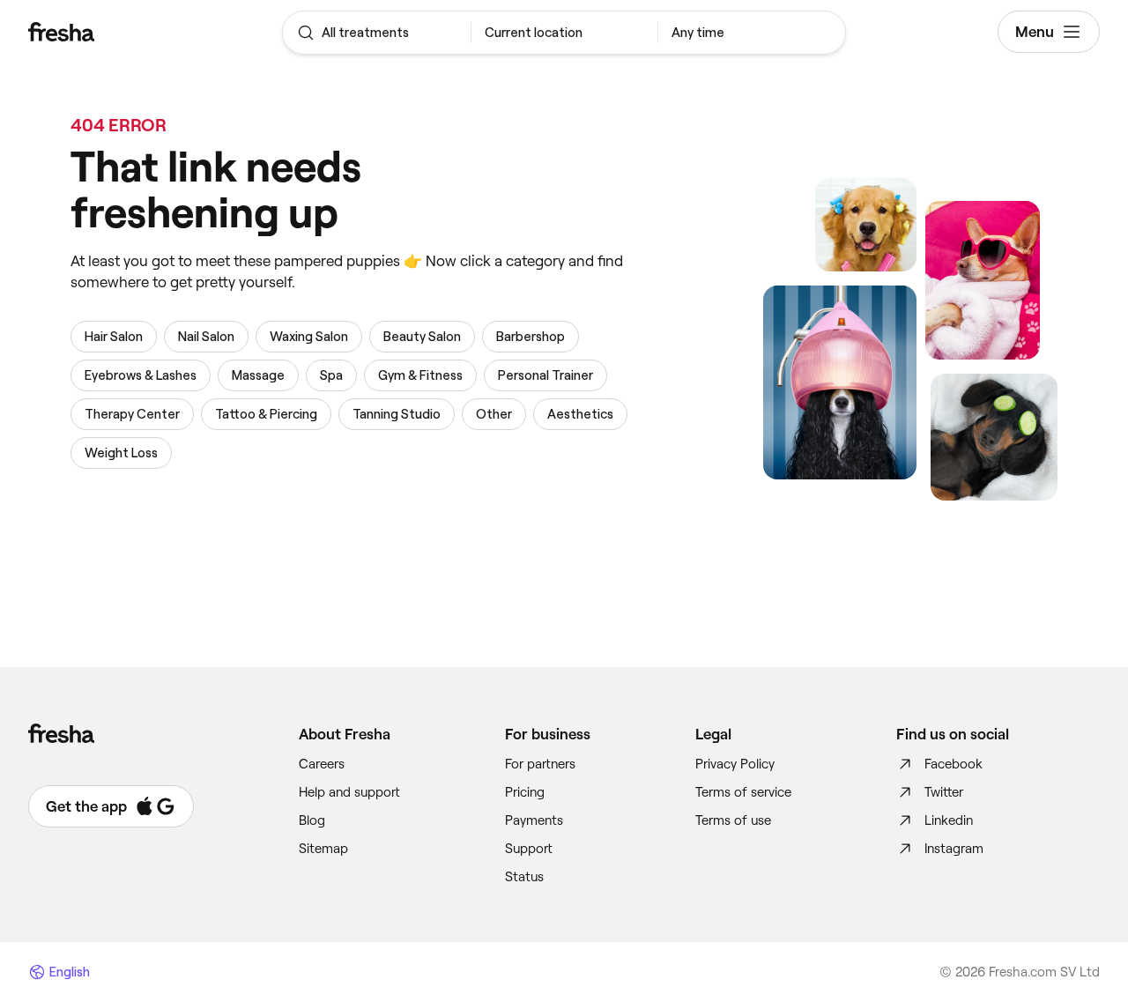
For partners (540, 764)
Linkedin (948, 820)
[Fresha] (117, 32)
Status (524, 877)
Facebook (953, 764)
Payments (534, 820)
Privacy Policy (735, 764)
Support (529, 849)
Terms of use (733, 820)
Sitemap (323, 849)
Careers (322, 764)
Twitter (943, 792)
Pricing (525, 792)
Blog (312, 820)
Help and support (349, 792)
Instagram (953, 849)
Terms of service (743, 792)
